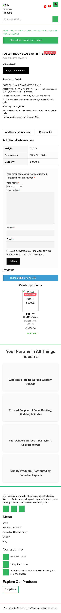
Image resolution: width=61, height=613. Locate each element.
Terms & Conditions (12, 527)
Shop (5, 523)
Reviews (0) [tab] (45, 132)
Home (5, 30)
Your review (14, 190)
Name (10, 227)
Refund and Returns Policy (15, 532)
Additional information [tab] (17, 132)
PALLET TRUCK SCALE (20, 30)
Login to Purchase (15, 70)
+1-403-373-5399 (18, 556)
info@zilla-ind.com (19, 564)
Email (10, 239)
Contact (6, 537)
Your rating (13, 182)
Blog (5, 541)
